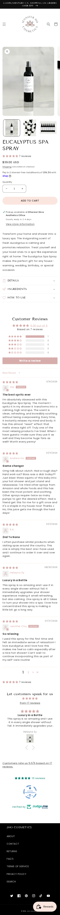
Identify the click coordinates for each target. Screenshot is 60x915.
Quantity (7, 182)
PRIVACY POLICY (16, 874)
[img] (10, 382)
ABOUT (11, 836)
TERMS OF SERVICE (18, 866)
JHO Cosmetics (33, 911)
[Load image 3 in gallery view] (48, 128)
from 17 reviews (30, 703)
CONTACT (13, 843)
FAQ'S (10, 858)
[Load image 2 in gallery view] (30, 128)
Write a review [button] (30, 361)
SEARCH (11, 881)
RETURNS (12, 851)
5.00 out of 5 (39, 325)
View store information (20, 224)
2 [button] (28, 672)
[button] (4, 24)
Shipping (7, 167)
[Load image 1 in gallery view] (11, 128)
